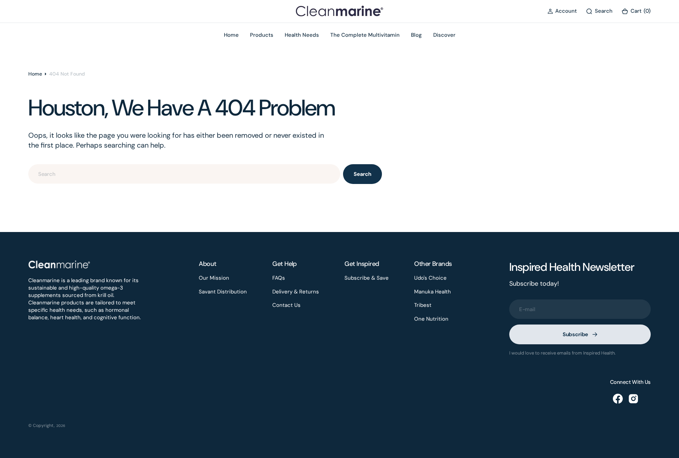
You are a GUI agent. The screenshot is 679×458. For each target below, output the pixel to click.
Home (35, 74)
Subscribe (575, 334)
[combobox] (184, 174)
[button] (562, 11)
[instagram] (633, 398)
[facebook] (618, 398)
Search (362, 174)
